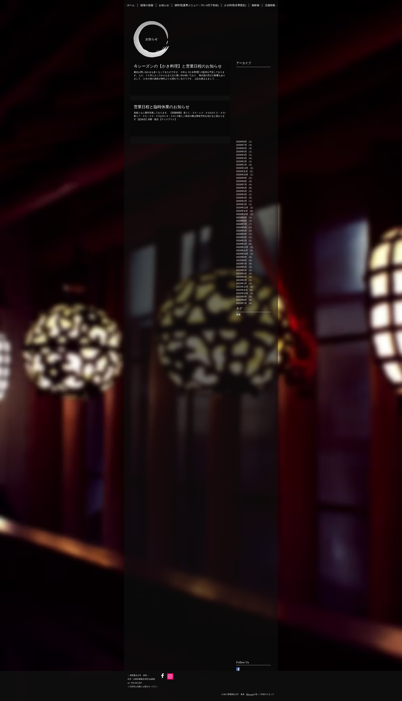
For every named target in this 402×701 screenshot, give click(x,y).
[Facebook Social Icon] (238, 669)
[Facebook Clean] (162, 675)
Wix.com (249, 694)
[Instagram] (170, 676)
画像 (238, 314)
